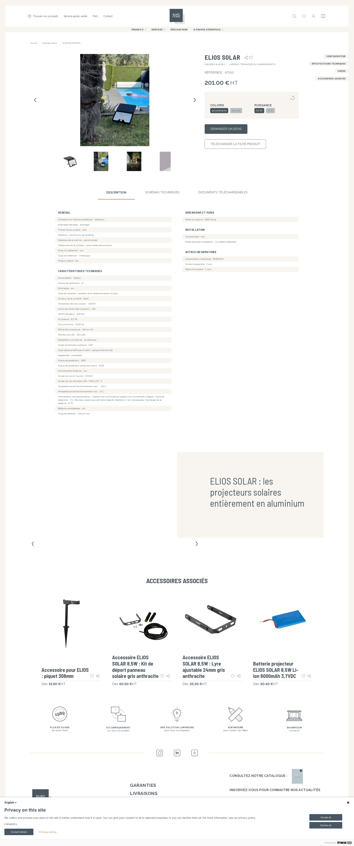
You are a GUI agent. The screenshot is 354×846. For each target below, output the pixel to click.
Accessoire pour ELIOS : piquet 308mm (65, 673)
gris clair (236, 110)
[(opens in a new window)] (297, 776)
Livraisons (143, 793)
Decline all (325, 825)
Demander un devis (226, 129)
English (9, 802)
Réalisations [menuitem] (179, 29)
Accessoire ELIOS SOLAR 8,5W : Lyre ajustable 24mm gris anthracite (204, 666)
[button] (115, 100)
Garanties (143, 785)
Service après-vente (75, 16)
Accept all (326, 817)
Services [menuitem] (157, 29)
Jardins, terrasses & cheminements (252, 64)
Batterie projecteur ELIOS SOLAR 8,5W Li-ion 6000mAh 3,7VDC (275, 669)
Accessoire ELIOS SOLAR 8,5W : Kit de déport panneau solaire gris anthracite (135, 666)
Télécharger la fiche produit (235, 144)
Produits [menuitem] (137, 29)
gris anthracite (219, 110)
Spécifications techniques (329, 63)
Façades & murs (215, 64)
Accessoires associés (332, 78)
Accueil (33, 43)
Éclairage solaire (49, 43)
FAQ (95, 16)
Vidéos (342, 70)
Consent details (19, 832)
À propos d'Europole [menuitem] (207, 29)
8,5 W (259, 110)
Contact (107, 16)
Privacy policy (48, 832)
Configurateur (336, 56)
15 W (270, 110)
